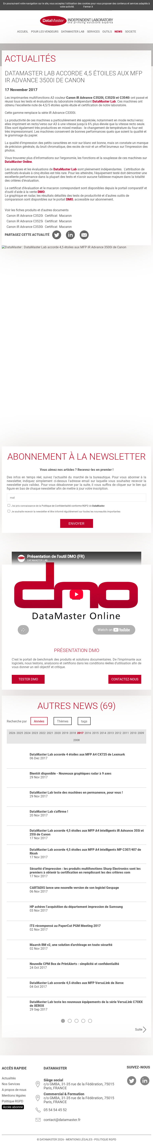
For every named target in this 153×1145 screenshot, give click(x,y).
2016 (88, 733)
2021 (50, 733)
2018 (73, 733)
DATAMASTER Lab (72, 31)
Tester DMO (28, 679)
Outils (107, 31)
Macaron (65, 216)
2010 (133, 733)
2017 (80, 733)
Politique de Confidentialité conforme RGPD (65, 505)
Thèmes (62, 721)
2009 (141, 733)
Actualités (9, 1078)
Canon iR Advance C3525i (25, 221)
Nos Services (11, 1084)
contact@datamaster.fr (62, 1120)
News (118, 31)
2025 (20, 733)
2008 (76, 740)
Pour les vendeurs (44, 31)
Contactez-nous (124, 679)
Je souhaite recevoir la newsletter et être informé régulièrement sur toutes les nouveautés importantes (65, 511)
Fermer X (88, 6)
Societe (130, 31)
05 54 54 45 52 (55, 1110)
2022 (42, 733)
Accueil (22, 31)
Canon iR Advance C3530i (25, 227)
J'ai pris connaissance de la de (58, 505)
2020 (57, 733)
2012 (118, 733)
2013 (110, 733)
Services (93, 31)
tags (84, 721)
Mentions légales (14, 1095)
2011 (126, 733)
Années (39, 721)
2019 (65, 733)
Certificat (51, 216)
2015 (95, 733)
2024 (27, 733)
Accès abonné (13, 1107)
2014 (103, 733)
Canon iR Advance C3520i (25, 216)
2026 (12, 733)
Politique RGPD (12, 1101)
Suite (138, 1029)
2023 (35, 733)
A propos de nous (14, 1090)
